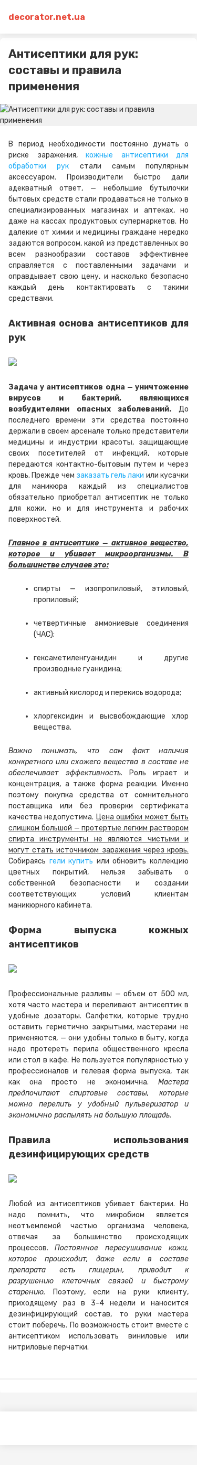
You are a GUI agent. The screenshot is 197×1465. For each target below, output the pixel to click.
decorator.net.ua (46, 17)
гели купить (71, 861)
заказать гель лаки (110, 475)
